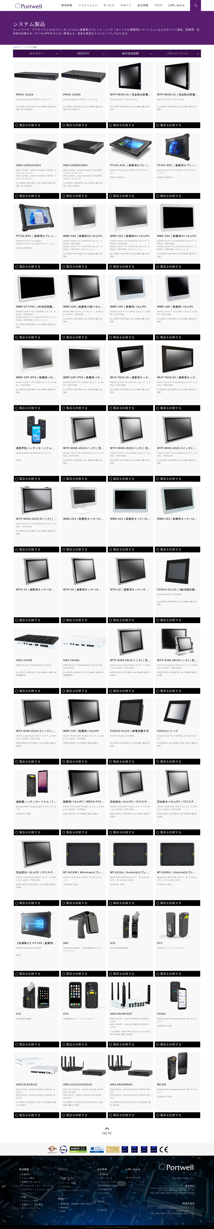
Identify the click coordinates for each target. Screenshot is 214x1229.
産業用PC (26, 1174)
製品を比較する (30, 125)
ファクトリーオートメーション (75, 1190)
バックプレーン (29, 1193)
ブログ (158, 5)
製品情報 (66, 5)
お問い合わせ (176, 5)
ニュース (102, 1210)
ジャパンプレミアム (31, 1208)
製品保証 (65, 1208)
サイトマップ (133, 1178)
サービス (109, 5)
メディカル (66, 1187)
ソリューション (88, 5)
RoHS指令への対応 (109, 1186)
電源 (24, 1197)
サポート (125, 5)
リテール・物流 (68, 1183)
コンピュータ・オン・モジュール (38, 1186)
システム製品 (28, 1178)
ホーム (17, 47)
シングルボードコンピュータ (35, 1189)
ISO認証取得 (106, 1189)
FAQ (63, 1211)
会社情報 (142, 5)
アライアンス (106, 1178)
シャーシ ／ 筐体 (30, 1201)
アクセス (104, 1193)
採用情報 (104, 1174)
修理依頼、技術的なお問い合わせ (77, 1204)
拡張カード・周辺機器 (32, 1204)
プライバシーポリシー (110, 1182)
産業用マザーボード (31, 1182)
